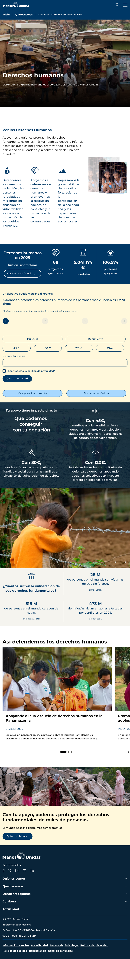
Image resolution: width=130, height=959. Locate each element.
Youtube (24, 871)
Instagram (17, 871)
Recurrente (95, 338)
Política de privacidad (94, 945)
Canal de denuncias (60, 950)
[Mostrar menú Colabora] (126, 901)
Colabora (9, 901)
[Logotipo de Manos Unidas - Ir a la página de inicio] (16, 5)
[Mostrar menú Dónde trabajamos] (126, 894)
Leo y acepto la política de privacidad (31, 370)
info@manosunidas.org (17, 924)
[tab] (63, 752)
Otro (110, 348)
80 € (48, 348)
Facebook (3, 870)
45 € (16, 348)
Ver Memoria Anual (21, 273)
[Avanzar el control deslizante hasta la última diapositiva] (116, 562)
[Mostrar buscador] (116, 4)
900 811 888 (10, 935)
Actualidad (11, 909)
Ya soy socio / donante (32, 393)
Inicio (6, 14)
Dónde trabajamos (17, 894)
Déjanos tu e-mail (14, 355)
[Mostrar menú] (124, 5)
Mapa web (56, 945)
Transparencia (37, 950)
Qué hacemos (24, 14)
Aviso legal (71, 945)
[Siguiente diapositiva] (125, 562)
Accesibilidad (39, 945)
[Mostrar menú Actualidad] (126, 909)
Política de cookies (15, 950)
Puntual (32, 338)
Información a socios (16, 945)
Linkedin (32, 871)
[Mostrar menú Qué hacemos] (126, 886)
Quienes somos (14, 878)
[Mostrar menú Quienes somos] (126, 878)
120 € (78, 348)
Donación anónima (96, 393)
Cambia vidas (16, 378)
